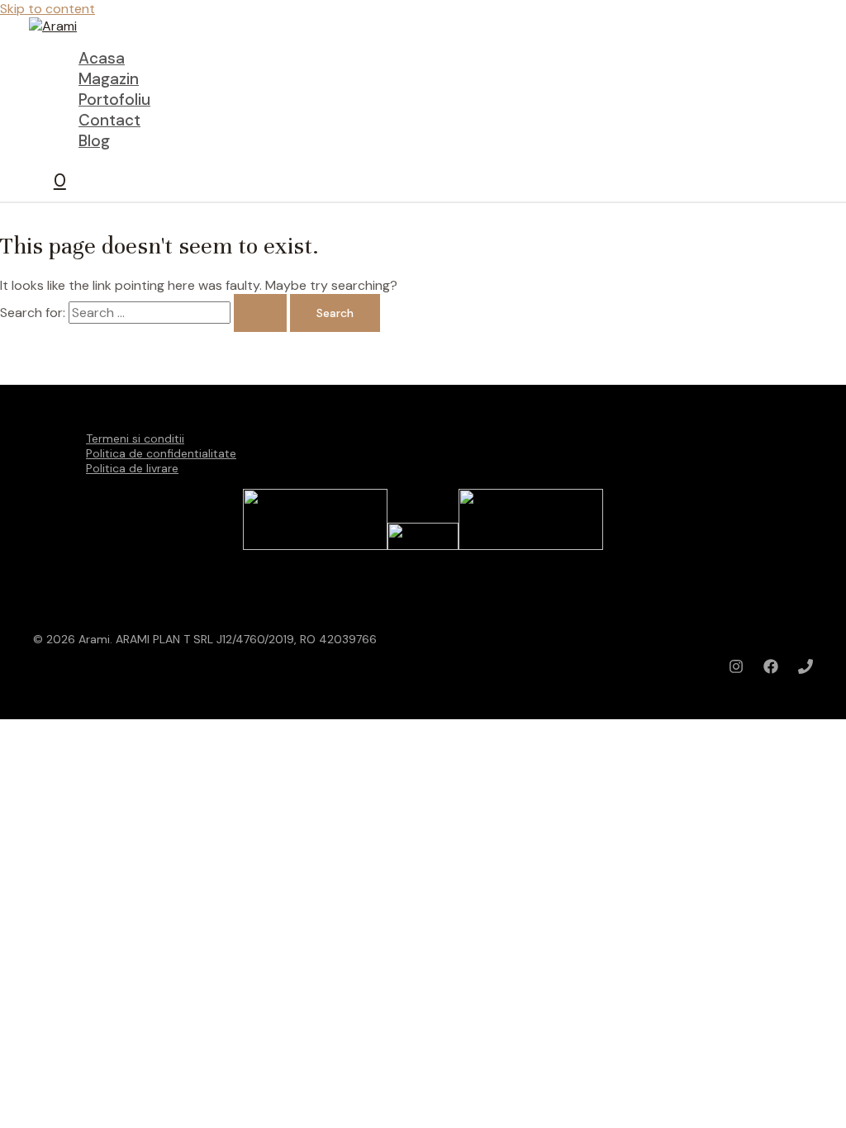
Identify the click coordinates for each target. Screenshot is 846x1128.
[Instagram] (736, 669)
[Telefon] (805, 669)
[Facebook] (770, 669)
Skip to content (47, 8)
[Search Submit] (260, 313)
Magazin (108, 79)
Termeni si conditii (135, 438)
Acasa (101, 58)
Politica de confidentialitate (161, 453)
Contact (109, 120)
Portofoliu (114, 99)
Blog (94, 140)
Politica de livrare (132, 468)
